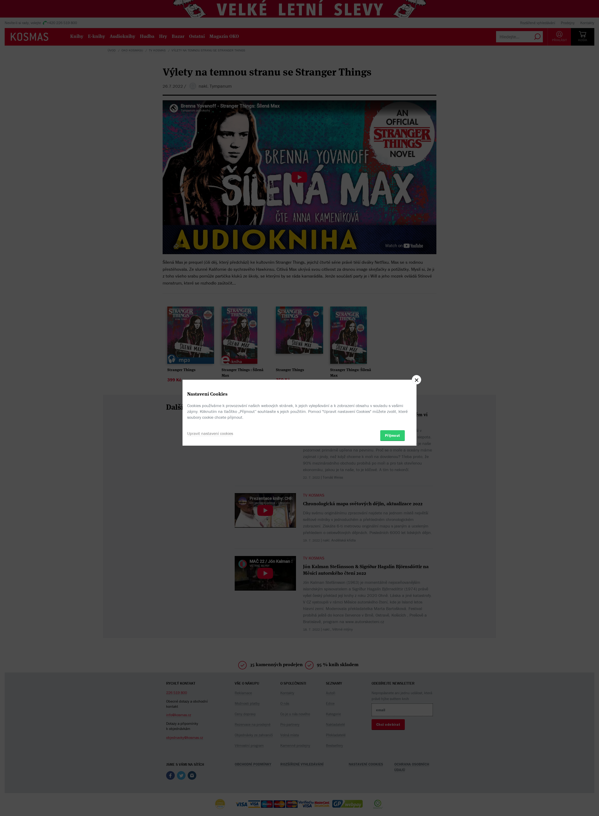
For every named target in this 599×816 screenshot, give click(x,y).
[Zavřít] (416, 379)
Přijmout (392, 435)
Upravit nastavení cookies (210, 433)
